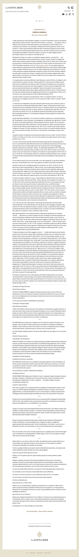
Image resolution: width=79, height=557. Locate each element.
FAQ (27, 552)
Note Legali (32, 552)
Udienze (22, 11)
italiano (67, 11)
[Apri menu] (72, 7)
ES (40, 21)
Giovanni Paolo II (12, 11)
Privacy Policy (47, 552)
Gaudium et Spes (43, 65)
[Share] (73, 14)
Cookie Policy (39, 552)
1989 (27, 11)
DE (37, 21)
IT (42, 21)
